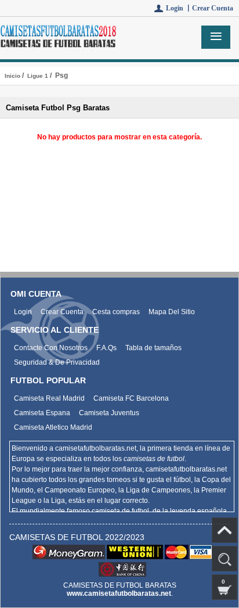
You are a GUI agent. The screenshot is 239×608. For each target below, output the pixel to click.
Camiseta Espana (42, 413)
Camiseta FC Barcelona (131, 398)
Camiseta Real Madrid (49, 398)
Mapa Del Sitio (172, 312)
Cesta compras (116, 312)
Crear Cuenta (212, 8)
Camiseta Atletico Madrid (53, 427)
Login (23, 312)
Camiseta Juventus (109, 413)
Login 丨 (179, 8)
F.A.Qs (106, 348)
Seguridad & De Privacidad (57, 362)
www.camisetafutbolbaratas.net (119, 593)
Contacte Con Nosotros (51, 348)
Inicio (12, 76)
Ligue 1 (37, 76)
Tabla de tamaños (153, 348)
